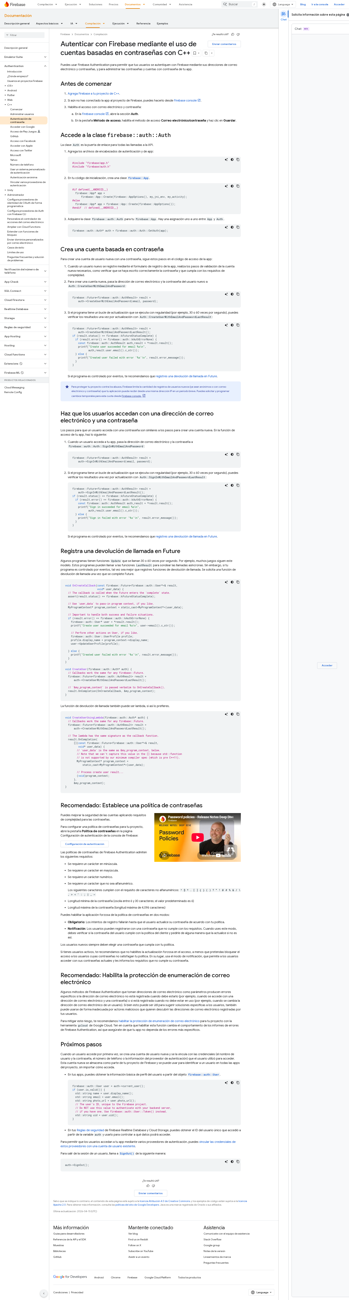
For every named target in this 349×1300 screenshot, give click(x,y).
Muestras (58, 1245)
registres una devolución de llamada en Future (186, 376)
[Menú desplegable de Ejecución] (81, 4)
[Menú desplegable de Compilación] (57, 4)
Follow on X (134, 1245)
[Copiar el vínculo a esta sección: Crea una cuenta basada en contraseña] (167, 250)
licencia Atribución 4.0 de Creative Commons (165, 1201)
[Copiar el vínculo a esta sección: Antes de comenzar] (115, 84)
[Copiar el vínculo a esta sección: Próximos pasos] (105, 1045)
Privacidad (77, 1292)
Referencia (143, 23)
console (185, 100)
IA (72, 23)
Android (99, 1277)
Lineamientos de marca (217, 1257)
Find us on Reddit (138, 1239)
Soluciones (95, 4)
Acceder (339, 4)
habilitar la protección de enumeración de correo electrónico (159, 1021)
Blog (303, 4)
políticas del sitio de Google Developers (137, 1204)
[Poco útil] (238, 34)
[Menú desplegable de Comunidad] (171, 4)
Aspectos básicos (47, 23)
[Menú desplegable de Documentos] (145, 4)
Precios (113, 4)
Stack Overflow (212, 1239)
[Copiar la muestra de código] (238, 159)
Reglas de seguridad (90, 1130)
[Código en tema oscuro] (232, 159)
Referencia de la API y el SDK (69, 1239)
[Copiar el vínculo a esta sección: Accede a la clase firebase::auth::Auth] (174, 135)
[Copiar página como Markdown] (206, 53)
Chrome (115, 1277)
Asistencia (185, 4)
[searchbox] (24, 35)
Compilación (45, 4)
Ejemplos (162, 23)
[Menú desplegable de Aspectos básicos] (63, 23)
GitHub (57, 1257)
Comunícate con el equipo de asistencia (227, 1233)
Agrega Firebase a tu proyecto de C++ (93, 93)
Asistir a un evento (138, 1257)
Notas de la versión (214, 1251)
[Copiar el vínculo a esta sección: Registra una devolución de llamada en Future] (184, 551)
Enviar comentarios (224, 44)
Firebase (65, 34)
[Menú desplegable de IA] (77, 23)
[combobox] (239, 4)
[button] (21, 57)
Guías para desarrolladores (68, 1233)
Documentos (133, 4)
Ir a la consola (320, 4)
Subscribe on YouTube (140, 1251)
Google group (212, 1245)
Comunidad (160, 4)
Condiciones (60, 1292)
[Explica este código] (226, 159)
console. (132, 396)
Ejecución (71, 4)
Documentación (18, 15)
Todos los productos (189, 1277)
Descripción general (16, 23)
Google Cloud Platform (158, 1277)
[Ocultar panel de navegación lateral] (43, 1293)
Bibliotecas (59, 1251)
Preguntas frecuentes (216, 1262)
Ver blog (133, 1233)
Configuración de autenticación (84, 844)
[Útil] (232, 34)
